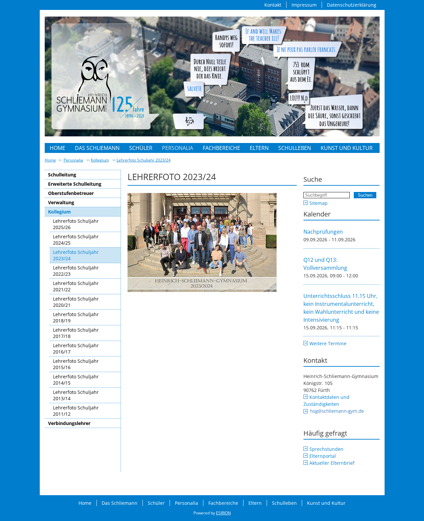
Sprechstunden (326, 449)
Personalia (177, 148)
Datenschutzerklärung (351, 5)
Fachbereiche (221, 148)
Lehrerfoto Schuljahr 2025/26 (76, 224)
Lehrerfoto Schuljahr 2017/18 (76, 333)
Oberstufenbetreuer (71, 193)
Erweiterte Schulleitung (74, 184)
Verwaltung (61, 202)
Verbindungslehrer (69, 423)
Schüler (140, 148)
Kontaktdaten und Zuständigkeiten (326, 400)
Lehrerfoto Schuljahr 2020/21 (76, 302)
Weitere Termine (327, 343)
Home (57, 148)
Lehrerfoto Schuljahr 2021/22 (76, 286)
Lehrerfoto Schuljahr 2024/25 (76, 239)
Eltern (259, 148)
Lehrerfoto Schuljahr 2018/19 (76, 317)
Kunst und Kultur (347, 148)
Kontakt (272, 5)
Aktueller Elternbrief (331, 463)
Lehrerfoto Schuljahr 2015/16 (76, 364)
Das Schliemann (97, 148)
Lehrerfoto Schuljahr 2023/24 (144, 160)
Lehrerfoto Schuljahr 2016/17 (76, 348)
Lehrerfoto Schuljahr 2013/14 (76, 395)
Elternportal (322, 456)
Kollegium (100, 160)
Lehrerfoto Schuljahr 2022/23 (76, 270)
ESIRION (223, 512)
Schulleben (294, 148)
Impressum (304, 5)
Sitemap (318, 203)
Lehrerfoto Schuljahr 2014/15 (76, 379)
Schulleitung (62, 174)
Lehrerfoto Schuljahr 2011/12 (76, 410)
